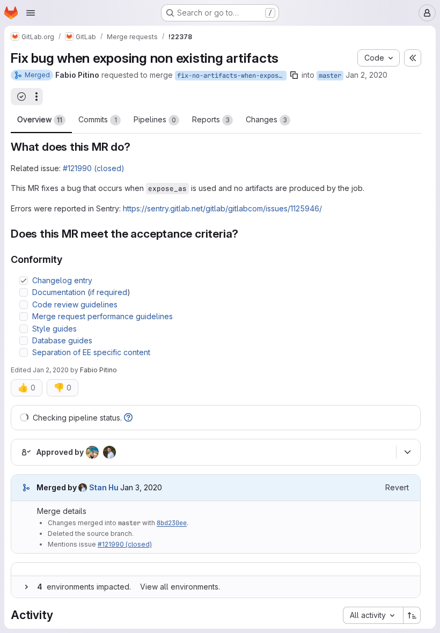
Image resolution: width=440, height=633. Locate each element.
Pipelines (155, 119)
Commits (97, 119)
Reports (211, 119)
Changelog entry (62, 280)
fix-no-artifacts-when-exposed (231, 75)
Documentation (58, 292)
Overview (39, 119)
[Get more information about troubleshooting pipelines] (128, 417)
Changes (266, 119)
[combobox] (373, 615)
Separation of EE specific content (91, 352)
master (330, 75)
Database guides (62, 340)
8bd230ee (172, 523)
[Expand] (26, 586)
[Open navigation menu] (30, 12)
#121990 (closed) (93, 168)
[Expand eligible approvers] (407, 452)
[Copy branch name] (294, 75)
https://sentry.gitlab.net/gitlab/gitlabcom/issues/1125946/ (222, 208)
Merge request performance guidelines (102, 316)
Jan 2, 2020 (366, 74)
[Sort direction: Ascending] (412, 615)
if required (108, 292)
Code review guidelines (75, 304)
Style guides (54, 328)
